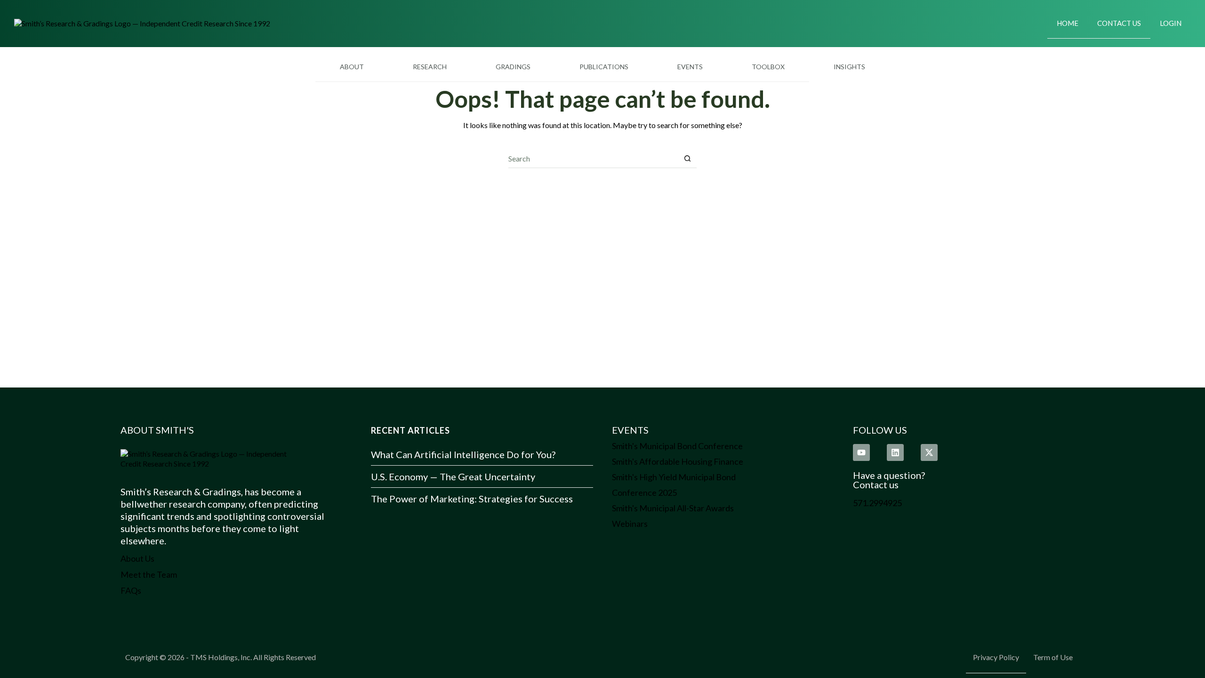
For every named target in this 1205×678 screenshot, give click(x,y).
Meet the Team (148, 574)
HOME (1067, 23)
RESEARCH (430, 67)
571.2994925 (877, 503)
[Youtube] (861, 452)
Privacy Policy (996, 657)
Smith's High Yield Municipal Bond (674, 477)
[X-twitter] (929, 452)
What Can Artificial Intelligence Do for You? (463, 454)
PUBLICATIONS (603, 67)
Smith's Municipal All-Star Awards (673, 508)
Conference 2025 (644, 492)
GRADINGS (513, 67)
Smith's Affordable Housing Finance (677, 461)
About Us (137, 558)
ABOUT (352, 67)
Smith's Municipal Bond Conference (677, 446)
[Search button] (687, 158)
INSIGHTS (849, 67)
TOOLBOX (768, 67)
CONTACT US (1119, 23)
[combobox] (593, 158)
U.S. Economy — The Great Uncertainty (453, 476)
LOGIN (1170, 23)
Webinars (630, 523)
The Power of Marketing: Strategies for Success (472, 498)
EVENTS (690, 67)
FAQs (130, 590)
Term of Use (1053, 657)
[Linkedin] (895, 452)
